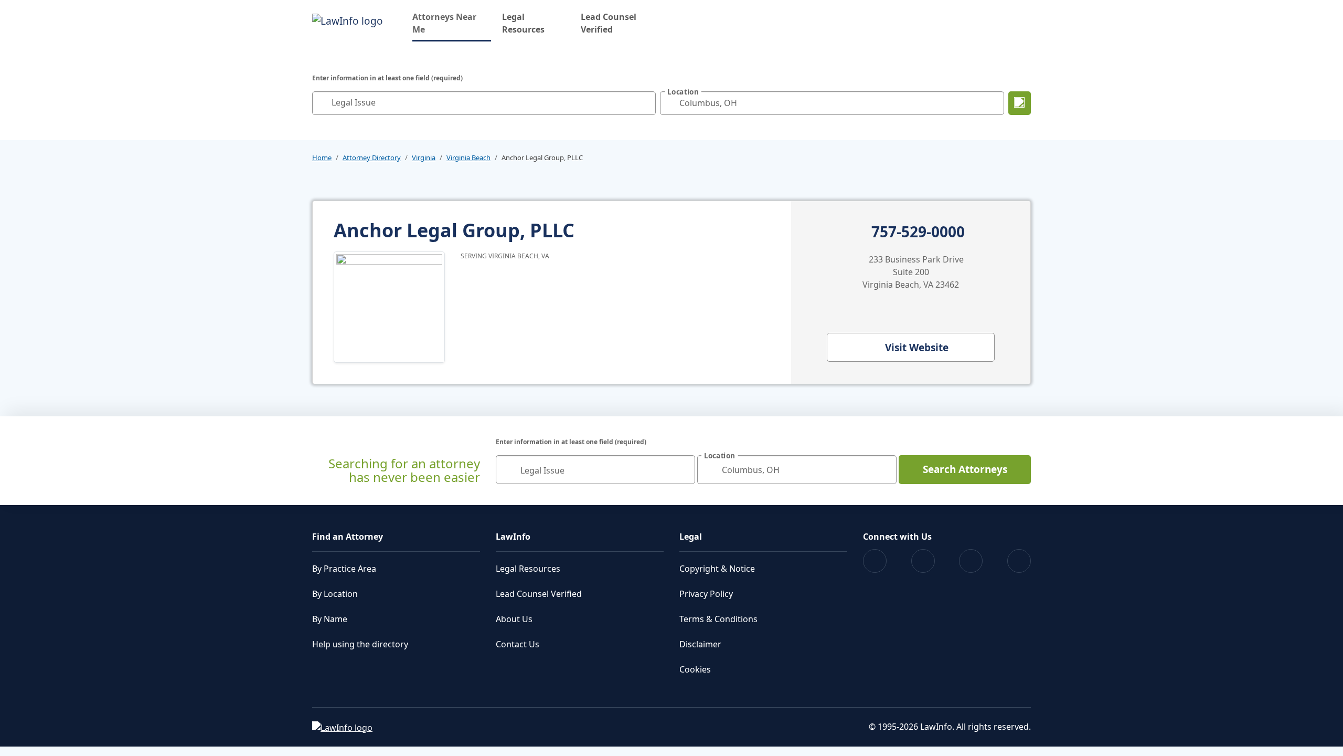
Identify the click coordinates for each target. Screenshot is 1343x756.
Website (916, 347)
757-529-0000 (918, 232)
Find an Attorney (347, 536)
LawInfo (513, 536)
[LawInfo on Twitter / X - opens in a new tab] (923, 561)
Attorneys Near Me (451, 23)
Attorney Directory (372, 157)
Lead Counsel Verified (608, 23)
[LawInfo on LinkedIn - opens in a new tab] (1019, 561)
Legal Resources (523, 23)
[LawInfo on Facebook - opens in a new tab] (875, 561)
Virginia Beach (468, 157)
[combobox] (484, 103)
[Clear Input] (645, 103)
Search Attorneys (965, 469)
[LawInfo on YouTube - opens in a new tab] (971, 561)
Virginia (423, 157)
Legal (690, 536)
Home (322, 157)
